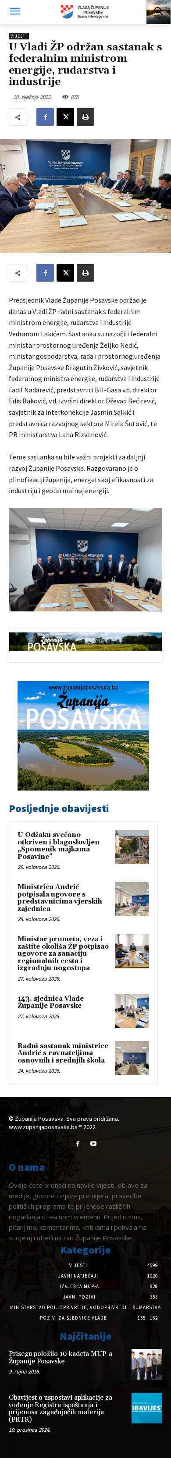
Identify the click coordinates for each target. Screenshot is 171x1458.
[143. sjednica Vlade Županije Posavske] (132, 1011)
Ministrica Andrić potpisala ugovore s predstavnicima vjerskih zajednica (60, 898)
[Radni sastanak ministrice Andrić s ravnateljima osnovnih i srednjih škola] (132, 1058)
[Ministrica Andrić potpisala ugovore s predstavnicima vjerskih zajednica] (132, 899)
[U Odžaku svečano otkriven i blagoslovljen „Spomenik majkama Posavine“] (132, 847)
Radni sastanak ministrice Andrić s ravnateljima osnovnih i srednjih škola (63, 1053)
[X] (65, 117)
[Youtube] (93, 1143)
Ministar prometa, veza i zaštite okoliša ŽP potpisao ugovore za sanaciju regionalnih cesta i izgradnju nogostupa (63, 953)
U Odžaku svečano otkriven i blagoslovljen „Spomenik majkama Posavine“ (59, 846)
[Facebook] (45, 117)
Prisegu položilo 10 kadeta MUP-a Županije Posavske (60, 1358)
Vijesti (19, 36)
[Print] (85, 117)
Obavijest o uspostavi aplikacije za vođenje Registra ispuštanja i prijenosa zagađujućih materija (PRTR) (60, 1409)
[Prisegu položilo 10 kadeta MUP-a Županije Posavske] (147, 1364)
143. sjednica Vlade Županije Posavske (51, 1002)
